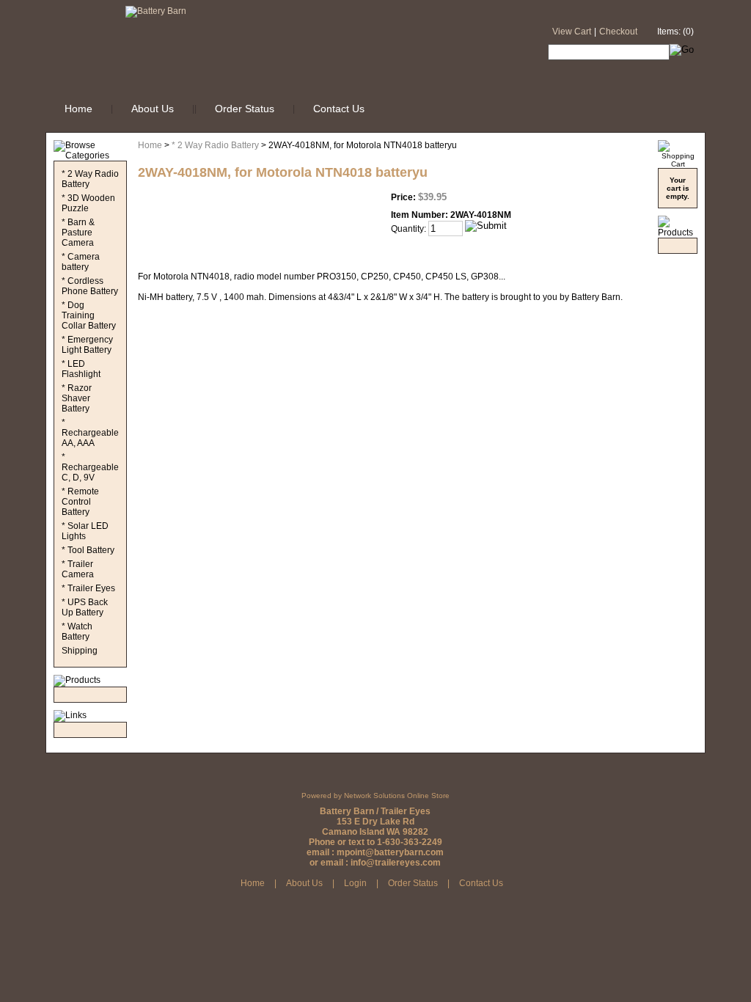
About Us (152, 108)
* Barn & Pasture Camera (78, 232)
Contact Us (338, 108)
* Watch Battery (77, 631)
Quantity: (408, 229)
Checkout (618, 31)
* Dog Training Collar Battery (89, 315)
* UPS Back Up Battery (85, 607)
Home (78, 108)
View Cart (571, 31)
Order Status (244, 108)
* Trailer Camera (78, 569)
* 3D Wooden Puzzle (88, 203)
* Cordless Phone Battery (90, 286)
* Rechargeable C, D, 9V (90, 467)
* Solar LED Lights (85, 531)
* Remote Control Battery (80, 501)
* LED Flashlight (81, 369)
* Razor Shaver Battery (77, 398)
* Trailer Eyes (88, 588)
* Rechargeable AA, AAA (90, 432)
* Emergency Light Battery (87, 344)
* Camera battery (81, 262)
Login (355, 883)
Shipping (80, 651)
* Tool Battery (88, 550)
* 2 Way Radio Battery (215, 145)
